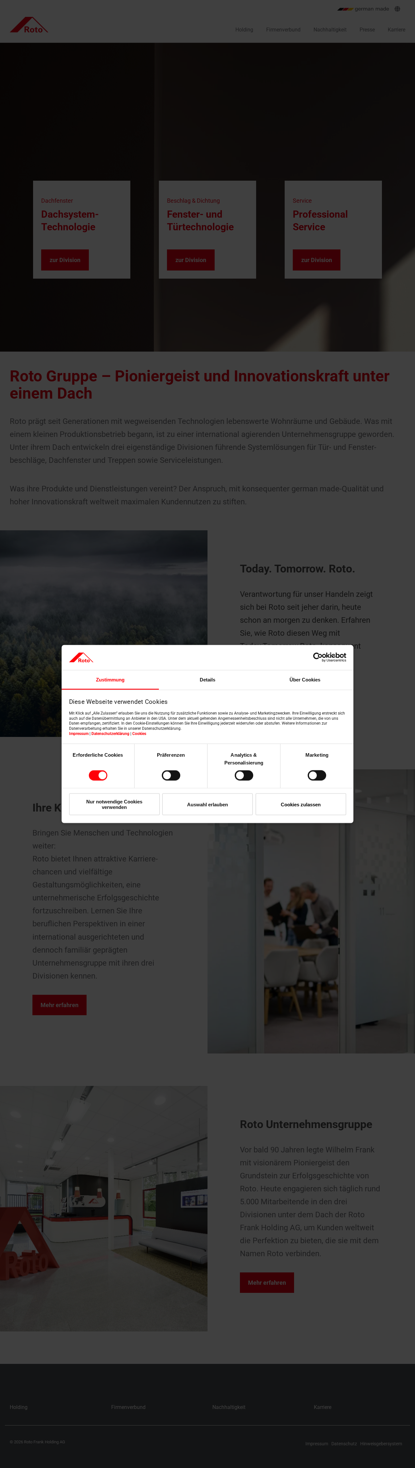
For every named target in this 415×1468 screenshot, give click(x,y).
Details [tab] (207, 679)
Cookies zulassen (301, 804)
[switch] (171, 775)
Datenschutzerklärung (110, 733)
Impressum (79, 733)
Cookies (139, 733)
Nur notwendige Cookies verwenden (114, 804)
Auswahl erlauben (207, 804)
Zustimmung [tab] (110, 679)
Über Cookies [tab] (305, 679)
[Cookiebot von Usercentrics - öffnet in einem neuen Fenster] (318, 657)
